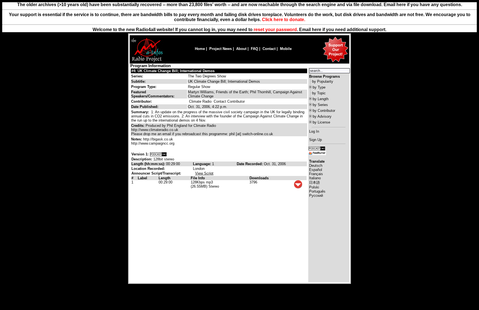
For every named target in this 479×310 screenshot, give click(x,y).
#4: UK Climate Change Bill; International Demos (173, 71)
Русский (316, 195)
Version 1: (140, 154)
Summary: (140, 112)
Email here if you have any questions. (423, 4)
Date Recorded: (250, 164)
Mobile (286, 49)
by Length (320, 99)
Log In (314, 131)
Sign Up (315, 140)
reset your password (275, 29)
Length (164, 178)
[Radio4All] (147, 62)
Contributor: (141, 101)
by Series (320, 105)
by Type (319, 87)
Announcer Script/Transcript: (156, 173)
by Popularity (322, 81)
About (241, 49)
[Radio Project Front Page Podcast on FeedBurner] (317, 152)
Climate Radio (200, 101)
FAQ (254, 49)
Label (142, 178)
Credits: (138, 126)
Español (315, 170)
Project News (220, 49)
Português (317, 191)
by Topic (319, 93)
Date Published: (144, 107)
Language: (202, 164)
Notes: (137, 139)
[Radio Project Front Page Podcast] (316, 148)
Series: (137, 76)
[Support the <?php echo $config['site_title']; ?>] (335, 62)
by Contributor (324, 111)
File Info (198, 178)
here (316, 29)
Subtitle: (138, 81)
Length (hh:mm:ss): (148, 164)
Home (200, 49)
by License (321, 122)
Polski (314, 187)
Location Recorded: (148, 169)
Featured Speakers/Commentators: (152, 94)
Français (316, 174)
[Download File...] (298, 187)
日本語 (314, 182)
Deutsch (315, 165)
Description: (142, 159)
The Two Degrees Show (207, 76)
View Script (204, 173)
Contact (269, 49)
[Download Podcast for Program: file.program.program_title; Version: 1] (158, 154)
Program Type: (143, 87)
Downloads (259, 178)
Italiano (315, 178)
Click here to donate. (283, 19)
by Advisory (322, 116)
